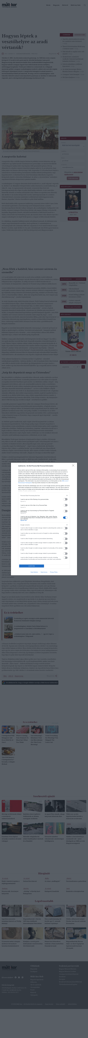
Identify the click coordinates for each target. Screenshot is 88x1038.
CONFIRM (31, 566)
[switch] (65, 499)
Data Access (44, 572)
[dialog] (44, 519)
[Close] (73, 466)
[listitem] (44, 495)
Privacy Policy (53, 572)
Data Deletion (34, 572)
